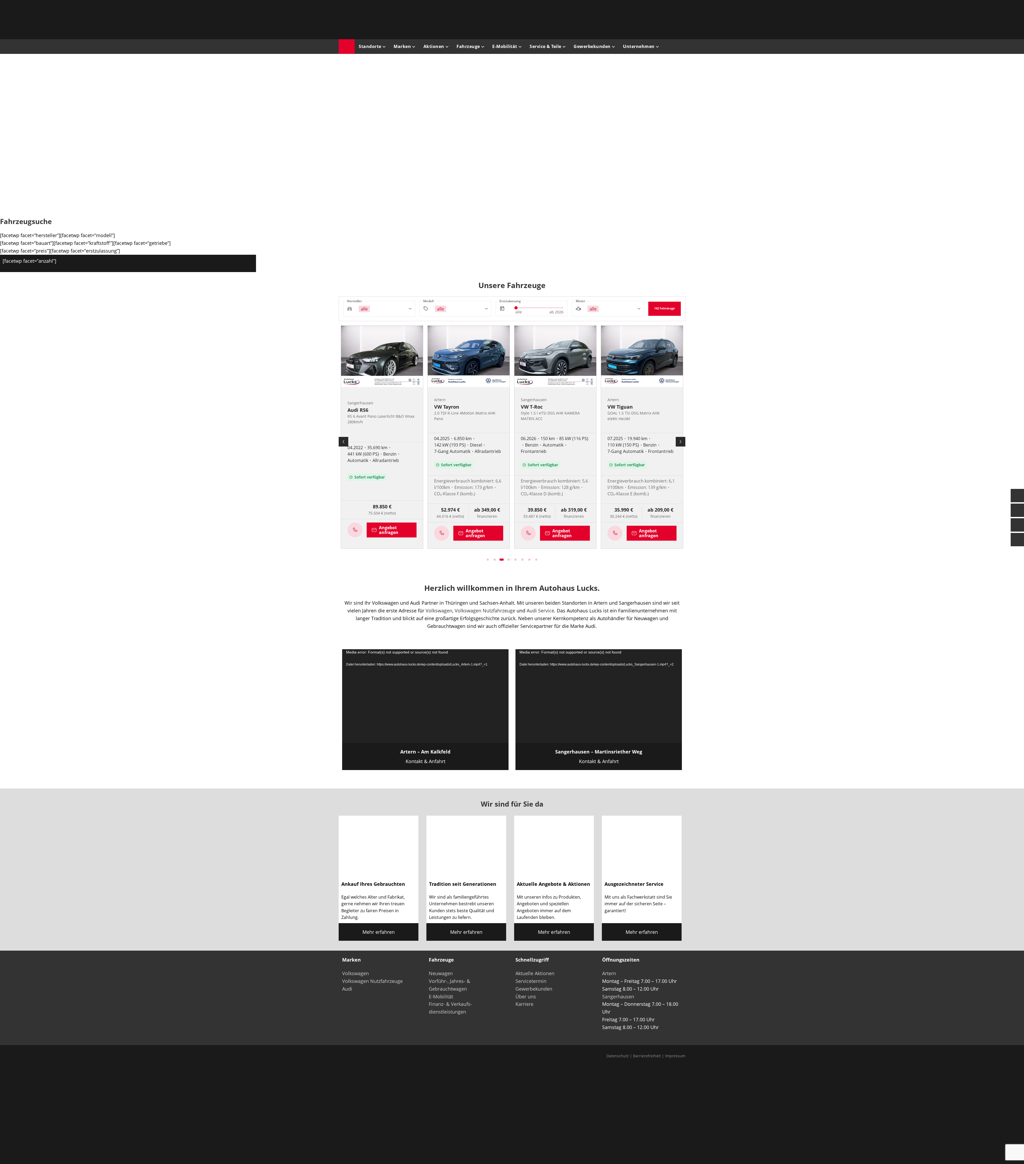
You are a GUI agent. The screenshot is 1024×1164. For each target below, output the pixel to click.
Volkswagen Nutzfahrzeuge (485, 610)
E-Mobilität (441, 996)
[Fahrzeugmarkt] (1017, 510)
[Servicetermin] (1017, 525)
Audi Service (540, 610)
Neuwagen (441, 973)
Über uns (525, 996)
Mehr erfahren (378, 932)
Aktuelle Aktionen (534, 973)
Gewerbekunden (533, 989)
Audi (347, 989)
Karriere (524, 1004)
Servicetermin (530, 981)
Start (347, 46)
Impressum (675, 1055)
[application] (425, 696)
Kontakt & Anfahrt (425, 756)
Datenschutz (617, 1055)
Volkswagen (439, 610)
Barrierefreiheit (647, 1055)
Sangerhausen (618, 996)
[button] (257, 134)
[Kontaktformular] (1017, 495)
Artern (609, 973)
